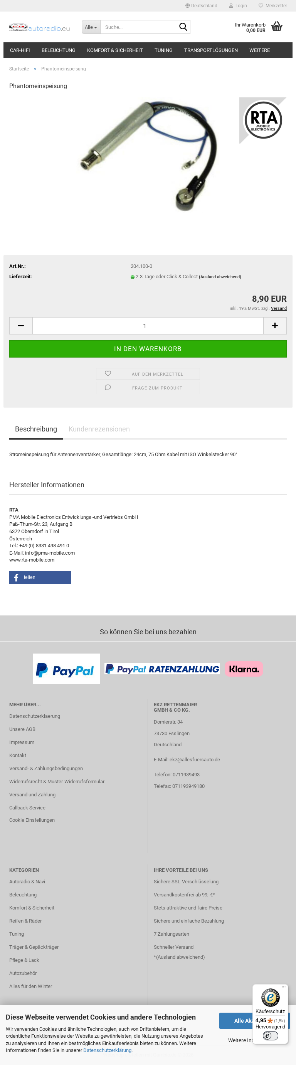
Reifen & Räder (25, 921)
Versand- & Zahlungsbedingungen (46, 768)
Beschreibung (36, 429)
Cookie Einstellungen (32, 820)
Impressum (21, 742)
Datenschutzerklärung (107, 1050)
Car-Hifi (20, 50)
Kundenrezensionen (99, 429)
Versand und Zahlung (32, 794)
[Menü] (283, 988)
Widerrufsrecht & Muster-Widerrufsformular (56, 781)
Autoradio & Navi (27, 881)
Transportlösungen (211, 50)
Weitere (259, 50)
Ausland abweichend (180, 957)
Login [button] (240, 5)
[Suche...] (183, 27)
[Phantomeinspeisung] (148, 155)
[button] (201, 6)
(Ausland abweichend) (220, 276)
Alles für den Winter (30, 986)
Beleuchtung (59, 50)
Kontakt (17, 755)
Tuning (164, 50)
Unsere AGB (22, 729)
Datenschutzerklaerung (34, 716)
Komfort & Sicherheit (115, 50)
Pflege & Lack (24, 960)
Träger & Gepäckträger (34, 947)
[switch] (270, 1035)
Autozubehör (23, 973)
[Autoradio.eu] (39, 27)
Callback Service (27, 808)
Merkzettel (275, 5)
